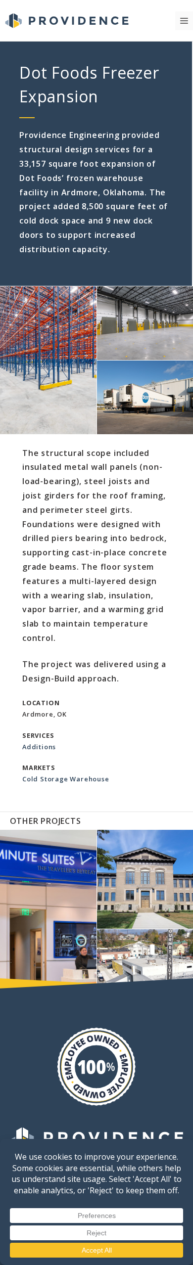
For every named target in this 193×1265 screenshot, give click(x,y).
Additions (39, 746)
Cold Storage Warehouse (65, 778)
